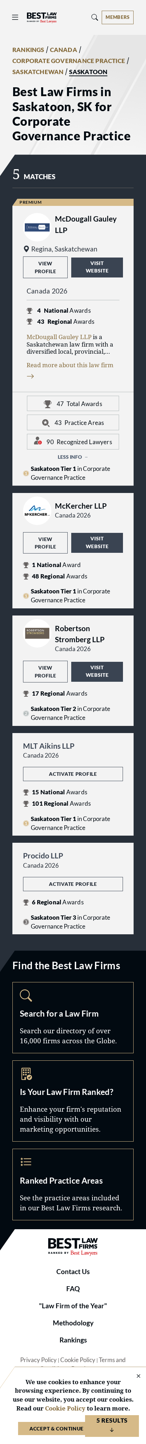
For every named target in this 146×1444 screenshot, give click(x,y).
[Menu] (15, 17)
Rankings (73, 1340)
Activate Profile (73, 774)
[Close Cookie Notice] (134, 1376)
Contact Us (73, 1272)
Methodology (73, 1323)
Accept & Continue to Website (73, 1428)
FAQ (73, 1289)
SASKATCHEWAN (37, 72)
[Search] (95, 17)
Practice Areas (73, 1184)
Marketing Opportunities (73, 1101)
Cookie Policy (77, 1360)
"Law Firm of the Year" (73, 1306)
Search (73, 1017)
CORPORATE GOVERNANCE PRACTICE (68, 60)
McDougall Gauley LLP (59, 337)
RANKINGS (28, 49)
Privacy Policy (38, 1360)
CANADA (63, 49)
